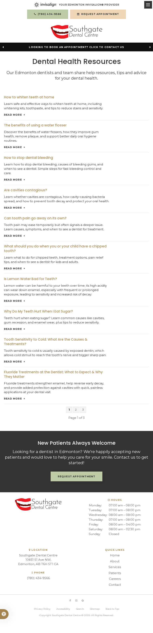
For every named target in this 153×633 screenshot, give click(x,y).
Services (115, 567)
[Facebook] (70, 600)
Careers (115, 579)
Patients (115, 573)
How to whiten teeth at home (29, 97)
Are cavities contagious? (25, 190)
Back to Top (112, 608)
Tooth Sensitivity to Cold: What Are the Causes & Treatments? (45, 341)
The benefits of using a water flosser (35, 125)
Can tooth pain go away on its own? (35, 218)
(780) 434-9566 (38, 578)
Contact (115, 585)
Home (115, 555)
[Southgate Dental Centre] (76, 32)
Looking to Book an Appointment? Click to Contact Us (76, 47)
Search (80, 608)
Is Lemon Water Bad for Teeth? (30, 278)
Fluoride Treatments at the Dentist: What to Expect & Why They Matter (53, 374)
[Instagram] (76, 600)
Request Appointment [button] (99, 14)
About (115, 561)
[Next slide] (150, 47)
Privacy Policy (42, 608)
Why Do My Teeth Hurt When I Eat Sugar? (38, 311)
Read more (13, 114)
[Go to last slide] (3, 47)
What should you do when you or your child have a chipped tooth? (55, 248)
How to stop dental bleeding (28, 157)
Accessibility (63, 608)
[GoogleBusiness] (82, 600)
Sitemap (95, 608)
